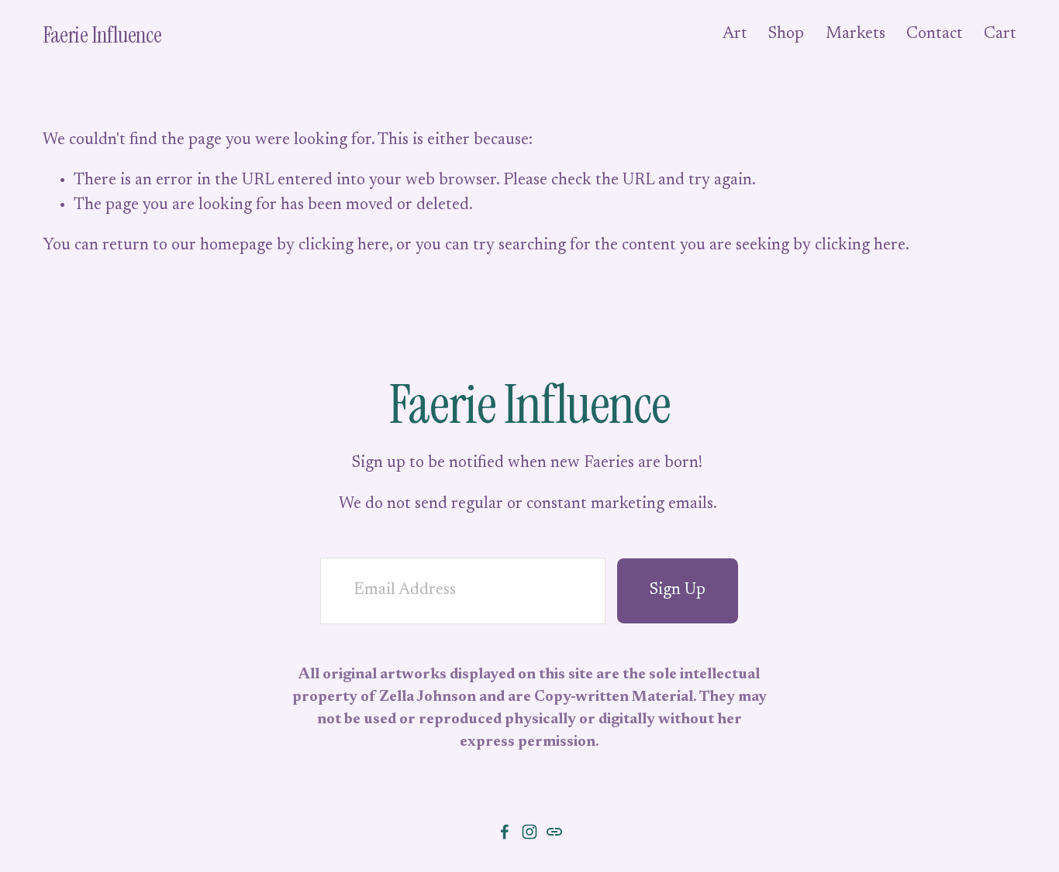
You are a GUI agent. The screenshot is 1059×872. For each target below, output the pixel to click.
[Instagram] (529, 831)
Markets (855, 34)
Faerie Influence (102, 35)
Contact (934, 34)
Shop (786, 34)
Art (735, 34)
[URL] (554, 831)
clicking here (343, 246)
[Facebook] (504, 831)
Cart (1000, 34)
